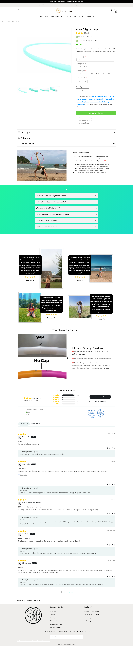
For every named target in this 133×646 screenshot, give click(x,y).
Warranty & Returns (55, 627)
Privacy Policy (54, 621)
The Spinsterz (64, 644)
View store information (84, 123)
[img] (22, 434)
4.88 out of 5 (36, 398)
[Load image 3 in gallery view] (44, 90)
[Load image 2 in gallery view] (33, 90)
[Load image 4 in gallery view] (55, 90)
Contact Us (53, 614)
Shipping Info (54, 618)
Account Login (88, 618)
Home (3, 22)
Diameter (79, 57)
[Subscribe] (81, 637)
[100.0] (92, 413)
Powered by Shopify (71, 644)
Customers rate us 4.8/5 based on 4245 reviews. (33, 641)
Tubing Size (80, 64)
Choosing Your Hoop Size (91, 611)
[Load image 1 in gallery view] (22, 90)
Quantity (79, 87)
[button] (19, 10)
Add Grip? (80, 78)
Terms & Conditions (56, 624)
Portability (79, 71)
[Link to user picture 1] (22, 478)
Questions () (35, 424)
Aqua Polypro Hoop (13, 22)
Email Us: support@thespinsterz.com (94, 621)
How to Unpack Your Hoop (91, 614)
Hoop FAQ (53, 611)
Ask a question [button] (100, 401)
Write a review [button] (100, 397)
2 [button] (64, 592)
